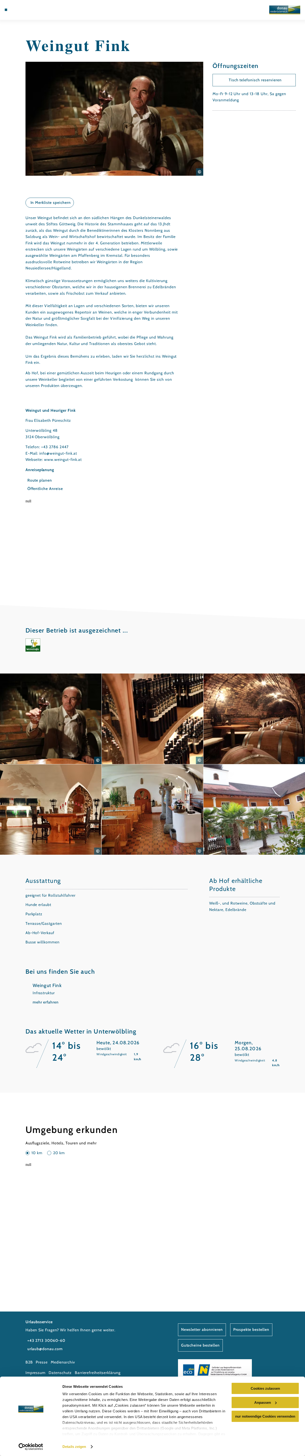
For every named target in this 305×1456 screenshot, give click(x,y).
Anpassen (262, 1402)
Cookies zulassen (265, 1388)
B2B (29, 1362)
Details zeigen (74, 1447)
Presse (42, 1362)
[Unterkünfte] (16, 10)
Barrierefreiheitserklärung (98, 1372)
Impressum (35, 1372)
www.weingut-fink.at (62, 459)
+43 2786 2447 (54, 447)
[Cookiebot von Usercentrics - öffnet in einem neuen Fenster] (31, 1446)
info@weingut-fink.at (58, 453)
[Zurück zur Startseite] (284, 9)
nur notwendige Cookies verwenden (265, 1416)
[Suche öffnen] (33, 10)
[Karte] (22, 10)
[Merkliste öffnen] (28, 10)
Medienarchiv (63, 1362)
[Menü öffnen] (6, 10)
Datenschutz (60, 1372)
